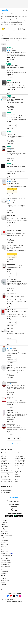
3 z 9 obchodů (10, 259)
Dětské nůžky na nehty (5, 456)
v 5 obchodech (10, 305)
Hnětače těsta (4, 460)
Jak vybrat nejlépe (5, 486)
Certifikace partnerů (5, 586)
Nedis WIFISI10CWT (11, 97)
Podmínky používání (5, 526)
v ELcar (8, 122)
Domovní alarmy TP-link (6, 479)
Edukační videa (4, 573)
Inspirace (3, 588)
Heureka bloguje (4, 531)
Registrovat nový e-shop (6, 562)
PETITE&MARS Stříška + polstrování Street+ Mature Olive (21, 456)
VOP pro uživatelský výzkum (6, 555)
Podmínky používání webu (16, 601)
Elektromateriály (21, 16)
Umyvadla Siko (4, 465)
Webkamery (3, 458)
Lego (16, 478)
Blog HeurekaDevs (5, 533)
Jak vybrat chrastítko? (5, 489)
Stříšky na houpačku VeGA (6, 470)
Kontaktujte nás (14, 506)
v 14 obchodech (10, 175)
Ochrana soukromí (4, 551)
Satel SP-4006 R (10, 410)
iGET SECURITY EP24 (11, 309)
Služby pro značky (4, 568)
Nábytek (16, 481)
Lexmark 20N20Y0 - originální (20, 460)
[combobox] (14, 13)
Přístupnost (3, 537)
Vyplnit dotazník (14, 510)
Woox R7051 (10, 365)
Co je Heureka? (4, 522)
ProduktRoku (3, 584)
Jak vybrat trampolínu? (5, 492)
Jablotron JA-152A (11, 114)
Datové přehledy (4, 570)
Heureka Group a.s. (16, 600)
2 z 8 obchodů (10, 194)
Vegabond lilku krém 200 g (20, 462)
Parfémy (16, 473)
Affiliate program (4, 571)
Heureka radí (3, 546)
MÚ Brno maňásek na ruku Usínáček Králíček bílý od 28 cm (21, 455)
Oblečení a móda (18, 483)
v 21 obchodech (10, 240)
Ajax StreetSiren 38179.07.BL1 (13, 82)
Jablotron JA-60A (11, 264)
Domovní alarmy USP (5, 476)
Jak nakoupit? (4, 542)
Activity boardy (4, 462)
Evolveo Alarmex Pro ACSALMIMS (14, 230)
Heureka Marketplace (5, 566)
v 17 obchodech (10, 392)
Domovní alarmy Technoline (6, 478)
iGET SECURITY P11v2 (12, 382)
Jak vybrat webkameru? (6, 490)
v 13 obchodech (10, 76)
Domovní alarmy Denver (6, 483)
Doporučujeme (18, 469)
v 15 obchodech (10, 107)
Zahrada (16, 479)
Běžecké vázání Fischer (6, 463)
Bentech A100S (10, 148)
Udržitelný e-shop (4, 590)
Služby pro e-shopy (5, 564)
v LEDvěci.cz (9, 320)
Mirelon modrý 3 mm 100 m (20, 458)
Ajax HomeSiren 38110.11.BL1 (13, 165)
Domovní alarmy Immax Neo (6, 481)
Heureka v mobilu (4, 544)
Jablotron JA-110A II (11, 215)
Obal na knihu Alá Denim (19, 465)
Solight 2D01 (10, 328)
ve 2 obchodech (10, 141)
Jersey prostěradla (5, 467)
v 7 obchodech (10, 210)
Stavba (16, 16)
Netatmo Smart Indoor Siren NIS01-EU (15, 245)
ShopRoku (3, 582)
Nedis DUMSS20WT (11, 180)
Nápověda (3, 575)
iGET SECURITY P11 (11, 293)
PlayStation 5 (17, 476)
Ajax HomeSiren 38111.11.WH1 (13, 49)
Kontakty (3, 524)
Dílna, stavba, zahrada (10, 16)
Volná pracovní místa (5, 528)
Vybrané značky (5, 474)
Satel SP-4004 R (10, 397)
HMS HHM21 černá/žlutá (19, 463)
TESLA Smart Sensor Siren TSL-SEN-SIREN (16, 198)
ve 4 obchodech (10, 158)
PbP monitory (4, 468)
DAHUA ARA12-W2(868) (12, 279)
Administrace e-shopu (5, 560)
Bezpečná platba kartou (6, 553)
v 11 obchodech (10, 91)
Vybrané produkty (19, 453)
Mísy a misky (3, 455)
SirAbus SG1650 (10, 347)
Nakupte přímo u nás (5, 548)
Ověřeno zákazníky (5, 580)
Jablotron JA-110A (11, 133)
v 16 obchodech (10, 59)
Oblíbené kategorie (6, 453)
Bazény (16, 474)
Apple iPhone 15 (18, 471)
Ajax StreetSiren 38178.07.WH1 (14, 65)
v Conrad (9, 357)
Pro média (3, 530)
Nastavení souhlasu (5, 550)
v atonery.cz (9, 338)
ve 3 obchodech (10, 224)
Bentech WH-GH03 (11, 424)
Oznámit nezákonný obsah (6, 535)
